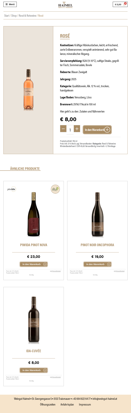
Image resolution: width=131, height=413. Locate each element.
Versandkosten (86, 143)
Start (6, 15)
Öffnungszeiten (47, 404)
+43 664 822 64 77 (81, 398)
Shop (14, 15)
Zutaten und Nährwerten (92, 111)
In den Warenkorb (94, 129)
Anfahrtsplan (67, 404)
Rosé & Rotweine (27, 15)
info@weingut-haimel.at (105, 398)
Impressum (85, 404)
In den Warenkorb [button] (32, 264)
